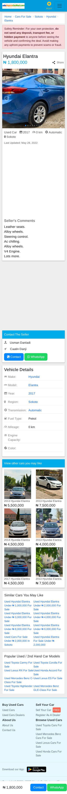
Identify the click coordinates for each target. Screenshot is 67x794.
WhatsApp (37, 356)
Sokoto (39, 16)
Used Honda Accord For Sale (48, 672)
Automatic (35, 410)
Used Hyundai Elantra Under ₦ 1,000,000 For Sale (18, 605)
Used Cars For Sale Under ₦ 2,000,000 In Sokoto (17, 640)
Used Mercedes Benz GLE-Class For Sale (46, 688)
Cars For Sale (23, 16)
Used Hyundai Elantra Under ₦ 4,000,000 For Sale (47, 617)
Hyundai (51, 16)
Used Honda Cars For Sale (49, 753)
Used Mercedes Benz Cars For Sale (48, 736)
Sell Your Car (48, 710)
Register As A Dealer (48, 715)
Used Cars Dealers (13, 715)
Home (8, 16)
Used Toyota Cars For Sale (49, 727)
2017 (31, 393)
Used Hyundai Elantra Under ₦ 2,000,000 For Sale (47, 605)
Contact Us (8, 730)
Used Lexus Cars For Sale (48, 744)
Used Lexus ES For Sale (48, 678)
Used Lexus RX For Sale (18, 670)
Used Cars (8, 710)
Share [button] (60, 62)
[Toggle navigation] (59, 5)
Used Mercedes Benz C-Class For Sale (18, 680)
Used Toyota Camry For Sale (18, 664)
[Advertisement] (33, 181)
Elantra (8, 20)
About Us (7, 725)
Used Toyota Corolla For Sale (48, 664)
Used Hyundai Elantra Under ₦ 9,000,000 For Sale (47, 629)
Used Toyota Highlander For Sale (18, 688)
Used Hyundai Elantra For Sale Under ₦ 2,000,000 (46, 640)
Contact (15, 356)
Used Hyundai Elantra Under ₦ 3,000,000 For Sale (18, 617)
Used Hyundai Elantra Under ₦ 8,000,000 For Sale (18, 629)
